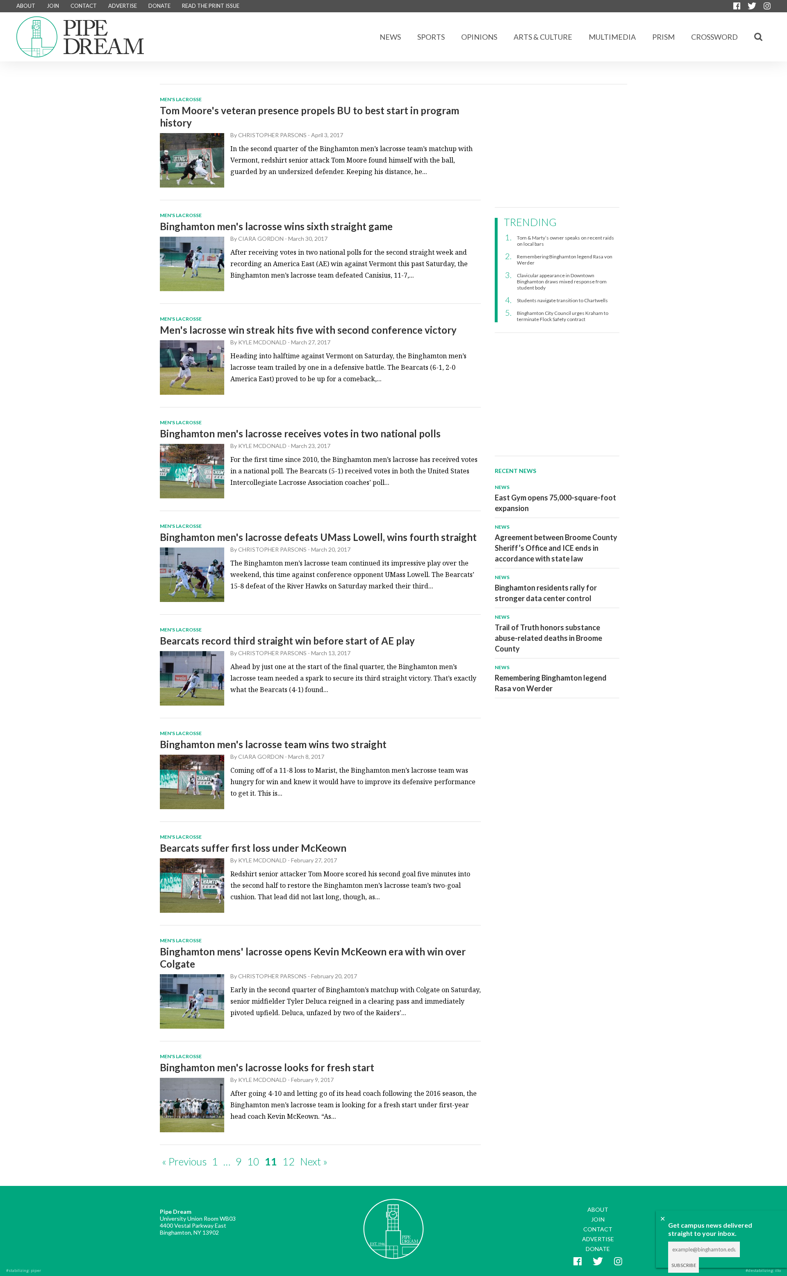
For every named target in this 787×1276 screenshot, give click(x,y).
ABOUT (25, 5)
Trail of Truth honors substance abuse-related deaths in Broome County (548, 638)
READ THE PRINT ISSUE (210, 5)
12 (288, 1161)
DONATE (159, 5)
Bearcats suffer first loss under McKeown (253, 848)
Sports (431, 36)
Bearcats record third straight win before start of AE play (287, 641)
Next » (314, 1161)
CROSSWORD (714, 36)
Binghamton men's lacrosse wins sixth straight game (276, 226)
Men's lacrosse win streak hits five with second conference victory (308, 330)
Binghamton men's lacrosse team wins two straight (273, 744)
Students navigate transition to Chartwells (562, 300)
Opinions (479, 36)
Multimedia (612, 36)
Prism (663, 36)
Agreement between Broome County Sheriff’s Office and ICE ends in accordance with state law (556, 548)
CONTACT (84, 5)
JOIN (53, 5)
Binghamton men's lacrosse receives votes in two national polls (300, 433)
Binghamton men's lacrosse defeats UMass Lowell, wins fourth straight (318, 537)
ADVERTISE (122, 5)
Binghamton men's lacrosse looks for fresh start (267, 1067)
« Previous (184, 1161)
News (390, 36)
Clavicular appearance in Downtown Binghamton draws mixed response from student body (562, 281)
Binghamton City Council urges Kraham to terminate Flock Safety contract (562, 316)
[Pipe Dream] (393, 1223)
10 (253, 1161)
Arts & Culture (543, 36)
